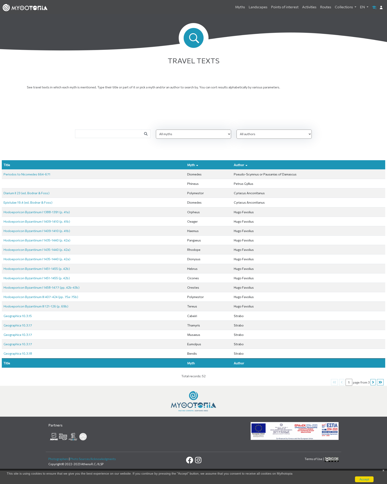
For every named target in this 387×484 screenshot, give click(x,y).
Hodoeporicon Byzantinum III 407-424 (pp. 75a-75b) (41, 297)
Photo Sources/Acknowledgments (93, 459)
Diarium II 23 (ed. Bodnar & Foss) (26, 193)
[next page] (380, 382)
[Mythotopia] (25, 7)
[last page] (373, 382)
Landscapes (258, 7)
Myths (240, 7)
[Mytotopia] (193, 401)
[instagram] (197, 461)
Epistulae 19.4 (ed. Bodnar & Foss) (28, 202)
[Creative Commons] (332, 459)
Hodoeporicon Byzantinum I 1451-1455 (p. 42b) (37, 269)
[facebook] (190, 461)
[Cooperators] (68, 436)
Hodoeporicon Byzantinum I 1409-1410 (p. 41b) (37, 221)
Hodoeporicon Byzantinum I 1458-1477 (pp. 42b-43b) (42, 287)
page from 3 (361, 382)
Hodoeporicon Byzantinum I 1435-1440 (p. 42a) (37, 240)
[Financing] (295, 431)
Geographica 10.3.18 (18, 353)
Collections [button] (344, 7)
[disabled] (334, 382)
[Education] (374, 7)
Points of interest (285, 7)
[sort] (12, 165)
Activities (309, 7)
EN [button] (363, 7)
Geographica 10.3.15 (18, 316)
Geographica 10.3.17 (18, 325)
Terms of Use (314, 459)
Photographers (58, 459)
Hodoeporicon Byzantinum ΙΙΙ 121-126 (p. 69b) (36, 306)
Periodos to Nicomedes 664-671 (27, 174)
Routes (325, 7)
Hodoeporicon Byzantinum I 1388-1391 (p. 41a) (37, 212)
